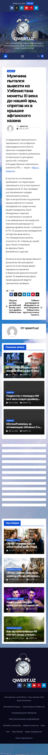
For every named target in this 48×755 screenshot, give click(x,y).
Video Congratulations (24, 738)
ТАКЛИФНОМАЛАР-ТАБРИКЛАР (24, 713)
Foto (8, 731)
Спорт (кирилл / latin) (15, 599)
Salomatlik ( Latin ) (14, 569)
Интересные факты (14, 628)
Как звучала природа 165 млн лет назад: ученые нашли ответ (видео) (21, 634)
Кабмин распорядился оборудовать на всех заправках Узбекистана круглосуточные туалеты (31, 307)
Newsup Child (38, 697)
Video (43, 725)
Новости (11, 71)
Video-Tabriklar (17, 731)
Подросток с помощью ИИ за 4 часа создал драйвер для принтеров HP (22, 399)
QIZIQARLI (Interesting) (12, 725)
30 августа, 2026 (17, 550)
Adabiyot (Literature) (31, 725)
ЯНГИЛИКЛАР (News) (12, 707)
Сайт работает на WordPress (15, 697)
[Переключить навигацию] (22, 56)
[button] (38, 56)
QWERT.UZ (24, 38)
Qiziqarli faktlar (13, 540)
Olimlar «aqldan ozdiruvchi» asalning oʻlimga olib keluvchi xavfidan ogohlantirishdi (23, 576)
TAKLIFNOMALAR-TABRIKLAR (33, 707)
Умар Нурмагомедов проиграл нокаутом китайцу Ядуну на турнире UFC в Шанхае (23, 607)
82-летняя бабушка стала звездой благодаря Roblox (22, 369)
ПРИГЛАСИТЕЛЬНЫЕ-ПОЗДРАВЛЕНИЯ (24, 719)
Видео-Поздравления (33, 731)
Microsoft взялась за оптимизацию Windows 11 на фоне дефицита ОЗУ (23, 427)
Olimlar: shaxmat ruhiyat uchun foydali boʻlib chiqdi (21, 545)
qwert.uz (24, 126)
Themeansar (26, 700)
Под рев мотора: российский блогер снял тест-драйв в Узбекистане (15, 306)
